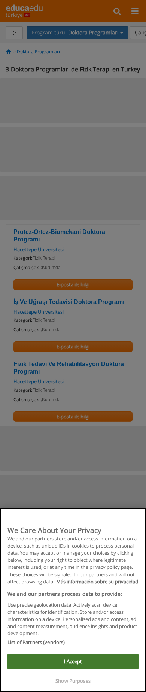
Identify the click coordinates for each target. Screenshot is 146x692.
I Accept (73, 661)
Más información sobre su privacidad (97, 581)
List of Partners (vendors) (36, 642)
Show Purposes (73, 680)
